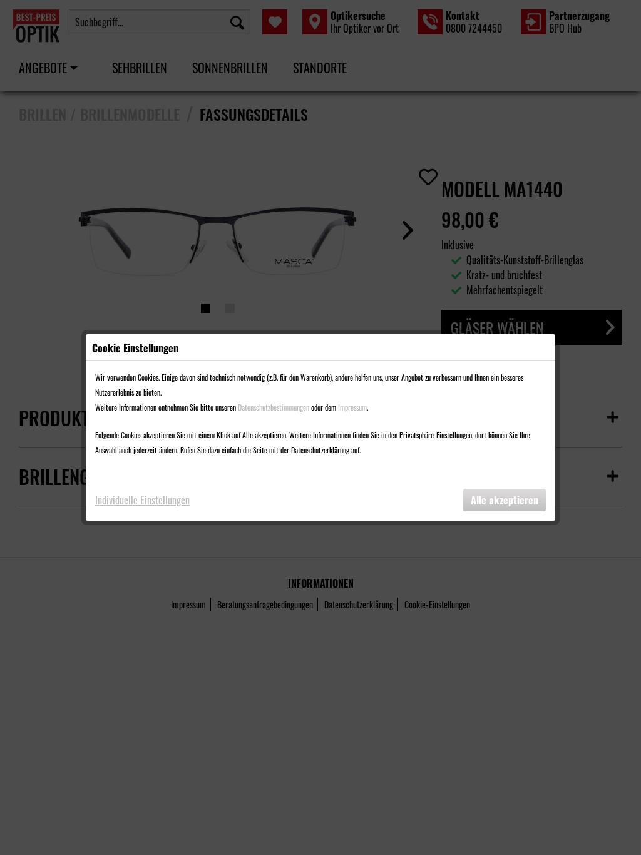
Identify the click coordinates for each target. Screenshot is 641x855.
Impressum (352, 407)
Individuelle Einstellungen (142, 500)
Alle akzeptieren (504, 500)
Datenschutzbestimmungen (273, 407)
